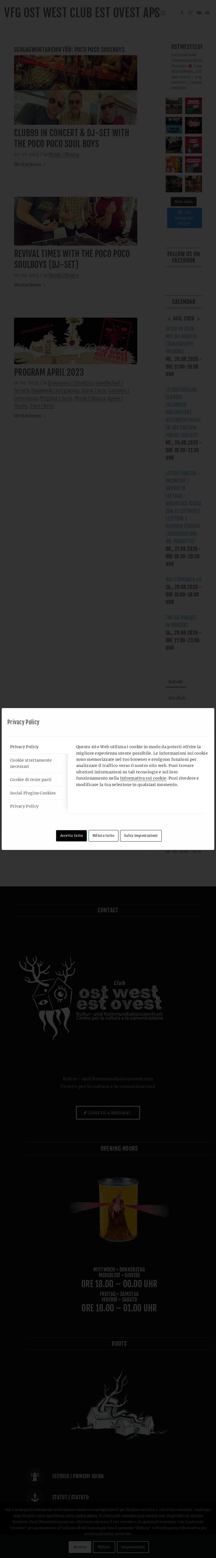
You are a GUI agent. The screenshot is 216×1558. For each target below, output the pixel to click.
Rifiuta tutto (103, 835)
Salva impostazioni (141, 835)
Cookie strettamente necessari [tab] (31, 763)
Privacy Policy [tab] (24, 746)
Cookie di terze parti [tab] (30, 779)
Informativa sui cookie (143, 778)
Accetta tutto (71, 835)
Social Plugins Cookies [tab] (33, 793)
